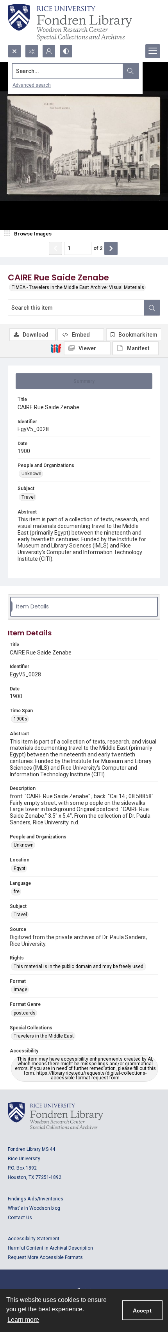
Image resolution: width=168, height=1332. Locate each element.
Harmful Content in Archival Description (50, 1248)
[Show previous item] (55, 248)
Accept (142, 1310)
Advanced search (32, 85)
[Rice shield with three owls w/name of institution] (70, 22)
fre (17, 891)
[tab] (84, 381)
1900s (20, 719)
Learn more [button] (23, 1319)
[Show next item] (111, 248)
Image (20, 989)
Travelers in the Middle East (44, 1036)
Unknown (31, 473)
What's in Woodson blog (34, 1208)
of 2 (97, 248)
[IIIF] (56, 348)
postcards (25, 1013)
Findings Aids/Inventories (35, 1199)
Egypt (19, 868)
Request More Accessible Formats (45, 1257)
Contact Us (20, 1217)
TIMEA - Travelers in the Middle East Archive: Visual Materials (78, 287)
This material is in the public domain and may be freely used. (79, 966)
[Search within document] (152, 308)
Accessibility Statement (33, 1238)
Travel (28, 497)
